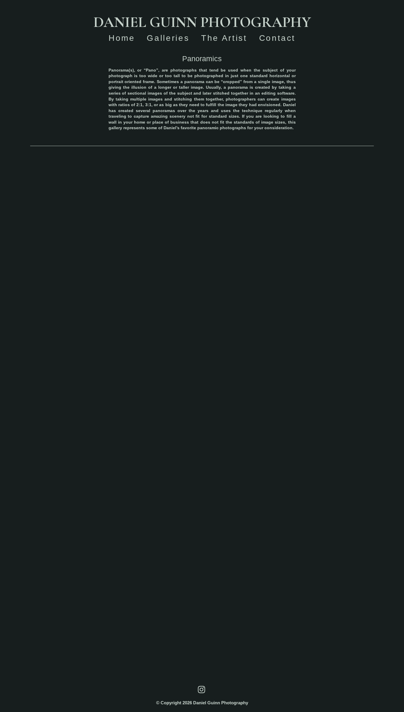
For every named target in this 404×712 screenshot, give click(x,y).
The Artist (224, 38)
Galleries (168, 38)
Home (122, 38)
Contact (277, 38)
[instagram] (202, 689)
